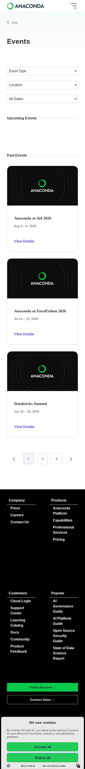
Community (20, 639)
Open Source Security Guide (64, 636)
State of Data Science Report (63, 653)
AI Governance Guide (63, 606)
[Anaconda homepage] (26, 6)
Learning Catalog (17, 622)
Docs (14, 632)
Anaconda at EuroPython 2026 (40, 311)
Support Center (17, 610)
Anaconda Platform (61, 510)
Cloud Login (20, 601)
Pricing (59, 539)
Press (15, 508)
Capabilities (62, 520)
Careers (17, 515)
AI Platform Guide (62, 621)
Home (15, 22)
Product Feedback (18, 648)
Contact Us (19, 522)
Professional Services (63, 529)
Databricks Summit (30, 403)
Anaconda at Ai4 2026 (32, 218)
